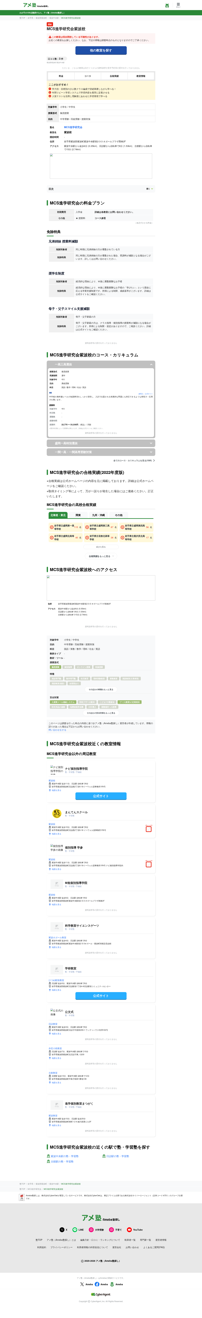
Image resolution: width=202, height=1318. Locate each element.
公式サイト (101, 795)
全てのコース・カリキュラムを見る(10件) (132, 460)
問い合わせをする (57, 729)
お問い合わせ (132, 1247)
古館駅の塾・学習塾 (62, 1161)
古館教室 (53, 1072)
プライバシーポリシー (61, 1247)
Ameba (89, 1284)
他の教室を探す (101, 50)
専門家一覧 (145, 1239)
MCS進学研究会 (73, 127)
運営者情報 (160, 1239)
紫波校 (52, 780)
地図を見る (56, 790)
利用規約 (41, 1247)
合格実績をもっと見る (99, 556)
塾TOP (22, 17)
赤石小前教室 (55, 1048)
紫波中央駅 (54, 17)
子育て (118, 1229)
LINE (81, 1229)
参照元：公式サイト (146, 394)
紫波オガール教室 (57, 937)
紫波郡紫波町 (41, 17)
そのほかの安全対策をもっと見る (101, 712)
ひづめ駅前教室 (56, 980)
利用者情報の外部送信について (92, 1247)
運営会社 (116, 1247)
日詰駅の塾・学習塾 (117, 1156)
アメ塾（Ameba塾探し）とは (61, 1239)
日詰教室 (53, 1023)
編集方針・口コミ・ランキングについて (100, 1239)
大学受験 (99, 1229)
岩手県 (30, 17)
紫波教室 (53, 1115)
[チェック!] (149, 829)
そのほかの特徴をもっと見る (101, 689)
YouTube (138, 1229)
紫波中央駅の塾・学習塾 (65, 1156)
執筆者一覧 (130, 1239)
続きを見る (101, 546)
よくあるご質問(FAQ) (154, 1247)
